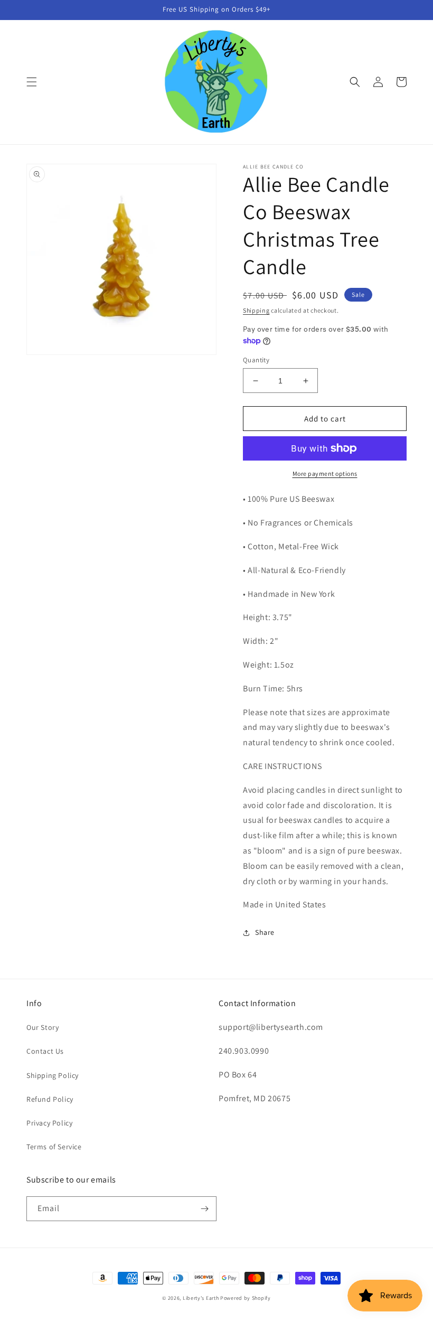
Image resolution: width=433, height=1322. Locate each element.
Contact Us (45, 1051)
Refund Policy (49, 1099)
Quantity (256, 359)
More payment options (325, 473)
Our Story (42, 1027)
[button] (31, 81)
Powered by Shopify (245, 1298)
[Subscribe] (204, 1208)
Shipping (256, 310)
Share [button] (265, 932)
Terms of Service (54, 1146)
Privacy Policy (49, 1123)
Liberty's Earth (201, 1298)
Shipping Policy (52, 1075)
